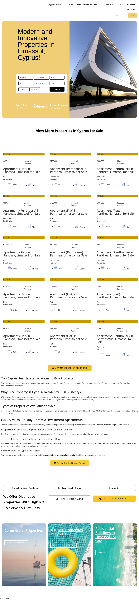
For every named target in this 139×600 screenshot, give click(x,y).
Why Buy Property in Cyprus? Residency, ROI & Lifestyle (41, 392)
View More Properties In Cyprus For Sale (69, 130)
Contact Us (130, 10)
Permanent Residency (126, 5)
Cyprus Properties (56, 5)
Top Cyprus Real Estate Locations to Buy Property (37, 378)
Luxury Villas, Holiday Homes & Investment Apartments (42, 420)
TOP (66, 532)
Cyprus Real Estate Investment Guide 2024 (84, 5)
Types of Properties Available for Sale (28, 406)
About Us (109, 5)
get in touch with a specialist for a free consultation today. (52, 455)
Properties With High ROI (24, 502)
